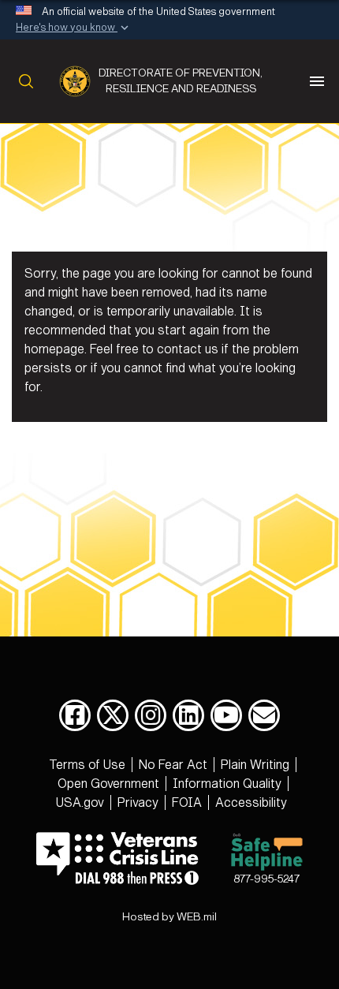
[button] (74, 28)
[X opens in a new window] (113, 715)
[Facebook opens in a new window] (75, 715)
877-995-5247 (266, 879)
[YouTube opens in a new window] (226, 715)
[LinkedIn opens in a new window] (188, 715)
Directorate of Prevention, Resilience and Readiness (181, 80)
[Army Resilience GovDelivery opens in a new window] (264, 715)
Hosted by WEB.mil (169, 917)
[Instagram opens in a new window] (150, 715)
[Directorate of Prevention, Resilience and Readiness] (79, 81)
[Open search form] (23, 81)
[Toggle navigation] (316, 81)
